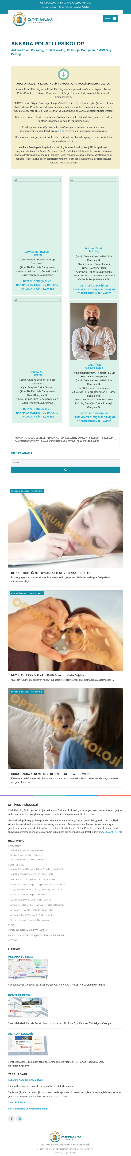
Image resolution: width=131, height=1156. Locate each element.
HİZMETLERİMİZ (16, 865)
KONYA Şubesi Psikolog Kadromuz (26, 855)
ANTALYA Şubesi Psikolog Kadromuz (27, 859)
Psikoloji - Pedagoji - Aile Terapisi (26, 491)
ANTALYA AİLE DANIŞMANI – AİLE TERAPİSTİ (32, 915)
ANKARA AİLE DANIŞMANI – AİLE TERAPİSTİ (32, 879)
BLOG (11, 925)
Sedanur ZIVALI (93, 248)
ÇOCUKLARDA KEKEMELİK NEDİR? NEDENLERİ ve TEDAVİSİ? (50, 774)
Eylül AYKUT (37, 372)
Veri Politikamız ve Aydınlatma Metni (28, 1108)
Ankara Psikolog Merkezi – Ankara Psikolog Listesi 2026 (36, 869)
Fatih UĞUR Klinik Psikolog (94, 366)
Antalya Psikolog (81, 7)
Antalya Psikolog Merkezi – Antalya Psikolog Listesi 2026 (37, 905)
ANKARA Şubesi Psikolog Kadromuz (27, 850)
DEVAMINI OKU (113, 832)
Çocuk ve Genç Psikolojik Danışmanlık (28, 894)
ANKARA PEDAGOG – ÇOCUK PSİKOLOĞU (31, 874)
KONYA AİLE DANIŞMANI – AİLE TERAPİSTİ (31, 900)
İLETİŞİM (63, 131)
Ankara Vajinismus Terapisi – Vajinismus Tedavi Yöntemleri (37, 884)
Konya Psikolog (65, 7)
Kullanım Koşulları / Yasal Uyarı (25, 1080)
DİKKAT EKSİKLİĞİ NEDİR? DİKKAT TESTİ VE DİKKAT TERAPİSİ (50, 573)
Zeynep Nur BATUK (37, 252)
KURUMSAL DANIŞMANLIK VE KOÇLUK (27, 930)
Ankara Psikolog (49, 7)
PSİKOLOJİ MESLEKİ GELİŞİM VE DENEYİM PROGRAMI (36, 935)
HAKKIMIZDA (14, 846)
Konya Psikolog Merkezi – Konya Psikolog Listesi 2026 (36, 889)
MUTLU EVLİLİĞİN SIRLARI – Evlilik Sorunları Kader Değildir (47, 675)
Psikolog (37, 254)
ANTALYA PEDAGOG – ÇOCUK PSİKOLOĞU (31, 910)
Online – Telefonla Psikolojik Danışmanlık (29, 920)
